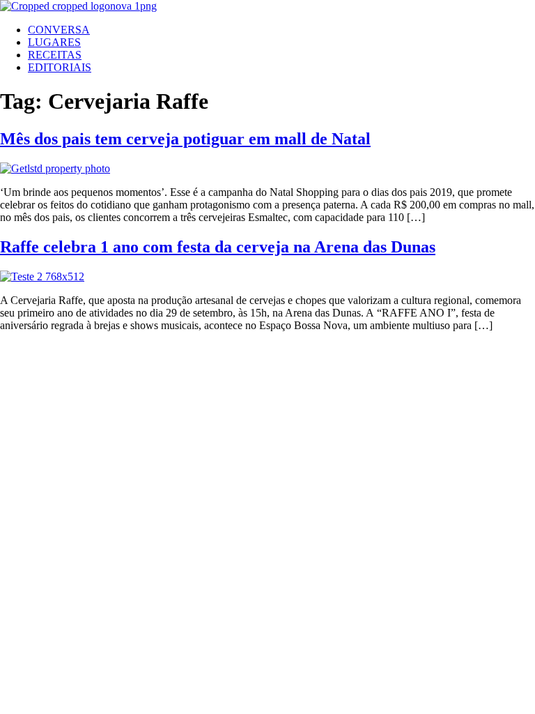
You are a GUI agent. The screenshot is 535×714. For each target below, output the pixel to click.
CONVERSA (59, 30)
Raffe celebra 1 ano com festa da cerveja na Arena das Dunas (217, 247)
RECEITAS (55, 55)
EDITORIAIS (59, 67)
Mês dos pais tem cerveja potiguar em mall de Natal (185, 139)
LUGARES (54, 42)
